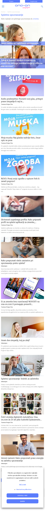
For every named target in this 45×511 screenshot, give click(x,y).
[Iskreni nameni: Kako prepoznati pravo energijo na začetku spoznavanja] (22, 444)
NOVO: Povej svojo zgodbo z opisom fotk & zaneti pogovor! (20, 180)
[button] (42, 6)
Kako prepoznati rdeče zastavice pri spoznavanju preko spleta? (17, 262)
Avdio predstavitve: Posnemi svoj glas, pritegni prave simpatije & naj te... (22, 100)
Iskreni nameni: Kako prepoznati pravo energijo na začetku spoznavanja (22, 459)
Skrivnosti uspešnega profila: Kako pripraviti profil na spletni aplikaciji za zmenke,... (21, 221)
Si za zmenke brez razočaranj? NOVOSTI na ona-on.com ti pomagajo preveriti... (20, 303)
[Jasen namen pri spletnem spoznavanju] (22, 41)
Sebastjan (4, 266)
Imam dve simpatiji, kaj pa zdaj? (15, 340)
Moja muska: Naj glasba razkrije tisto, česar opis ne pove (20, 139)
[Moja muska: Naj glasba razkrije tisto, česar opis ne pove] (22, 124)
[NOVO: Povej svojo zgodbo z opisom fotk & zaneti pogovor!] (22, 165)
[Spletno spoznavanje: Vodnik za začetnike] (22, 365)
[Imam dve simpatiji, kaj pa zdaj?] (22, 327)
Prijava (11, 1)
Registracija (33, 1)
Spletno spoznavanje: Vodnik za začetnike (20, 378)
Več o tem (22, 484)
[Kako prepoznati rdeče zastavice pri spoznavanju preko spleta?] (22, 247)
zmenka (36, 19)
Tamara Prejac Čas (7, 104)
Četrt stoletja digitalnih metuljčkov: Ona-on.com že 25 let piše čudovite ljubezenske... (21, 418)
